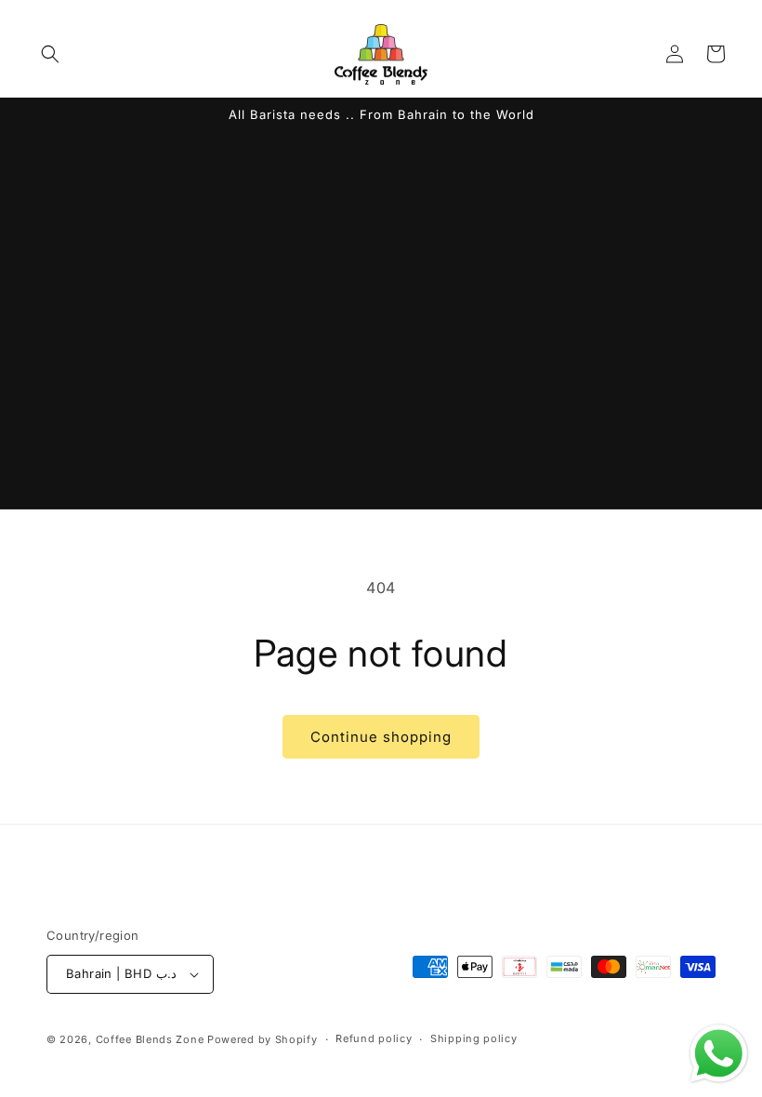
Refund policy (373, 1038)
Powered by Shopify (262, 1039)
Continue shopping (381, 737)
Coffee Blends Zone (150, 1039)
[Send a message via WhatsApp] (719, 1054)
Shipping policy (474, 1038)
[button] (50, 53)
